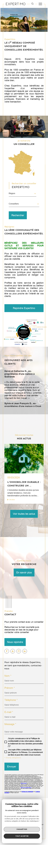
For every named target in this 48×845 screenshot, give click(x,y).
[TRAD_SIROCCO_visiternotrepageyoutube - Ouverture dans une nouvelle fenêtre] (12, 651)
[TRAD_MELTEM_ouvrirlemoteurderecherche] (32, 4)
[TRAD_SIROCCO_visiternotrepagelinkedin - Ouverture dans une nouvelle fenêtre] (24, 651)
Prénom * (9, 688)
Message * (10, 724)
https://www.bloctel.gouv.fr (26, 787)
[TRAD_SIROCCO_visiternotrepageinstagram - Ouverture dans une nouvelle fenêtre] (18, 651)
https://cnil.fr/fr (24, 783)
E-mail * (8, 712)
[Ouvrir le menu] (40, 4)
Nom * (7, 676)
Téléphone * (11, 700)
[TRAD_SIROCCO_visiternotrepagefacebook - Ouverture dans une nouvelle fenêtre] (6, 651)
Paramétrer (22, 829)
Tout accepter (21, 836)
